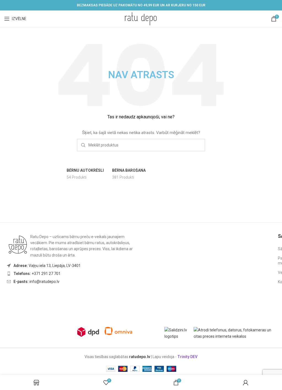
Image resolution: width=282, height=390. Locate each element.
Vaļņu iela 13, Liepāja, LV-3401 (47, 265)
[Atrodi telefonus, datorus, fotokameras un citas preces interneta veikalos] (236, 333)
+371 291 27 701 (37, 273)
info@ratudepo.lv (36, 281)
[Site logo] (141, 18)
